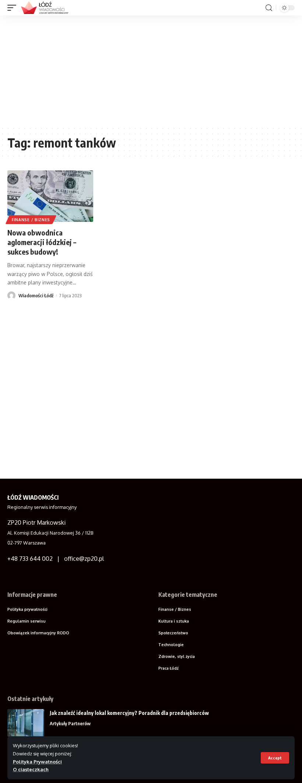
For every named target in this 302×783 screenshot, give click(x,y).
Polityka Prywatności (37, 762)
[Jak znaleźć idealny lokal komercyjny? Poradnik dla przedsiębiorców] (25, 723)
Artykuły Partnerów (70, 723)
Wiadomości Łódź (35, 295)
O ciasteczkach (31, 769)
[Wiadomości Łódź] (47, 7)
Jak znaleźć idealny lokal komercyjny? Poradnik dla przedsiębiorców (129, 713)
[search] (269, 8)
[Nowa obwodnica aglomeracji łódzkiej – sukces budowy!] (50, 196)
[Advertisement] (151, 70)
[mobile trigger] (13, 7)
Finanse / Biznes (31, 219)
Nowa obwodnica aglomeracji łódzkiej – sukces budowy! (41, 242)
